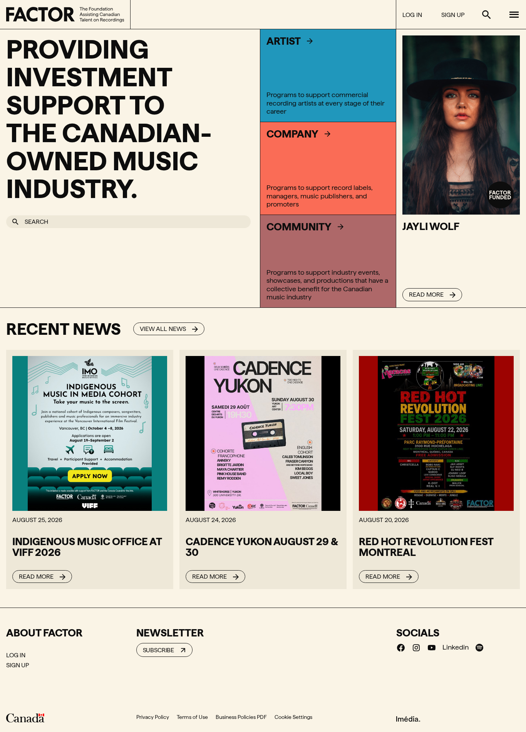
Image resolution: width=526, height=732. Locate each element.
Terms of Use (192, 717)
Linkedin (455, 647)
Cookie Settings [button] (293, 717)
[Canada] (25, 717)
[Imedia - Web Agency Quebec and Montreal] (408, 718)
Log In (412, 14)
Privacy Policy (152, 717)
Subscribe (158, 650)
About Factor (44, 632)
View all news (163, 328)
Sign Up (452, 14)
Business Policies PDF (241, 717)
